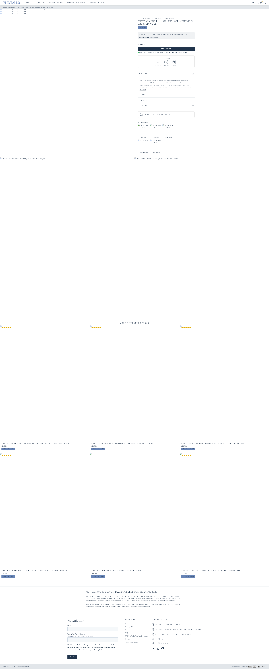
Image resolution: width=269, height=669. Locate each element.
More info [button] (143, 100)
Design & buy (166, 49)
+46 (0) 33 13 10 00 (161, 643)
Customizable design (8, 449)
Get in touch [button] (159, 619)
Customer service (130, 630)
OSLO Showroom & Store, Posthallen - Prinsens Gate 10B (173, 634)
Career (127, 624)
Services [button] (130, 619)
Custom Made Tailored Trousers (153, 18)
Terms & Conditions (131, 642)
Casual (140, 18)
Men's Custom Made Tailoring (16, 7)
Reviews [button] (143, 105)
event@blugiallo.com (161, 639)
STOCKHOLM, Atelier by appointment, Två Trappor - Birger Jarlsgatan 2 (178, 629)
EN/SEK (252, 3)
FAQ (126, 633)
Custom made (142, 27)
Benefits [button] (142, 95)
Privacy (127, 639)
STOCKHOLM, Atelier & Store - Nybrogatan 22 (170, 624)
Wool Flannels (169, 18)
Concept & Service (131, 627)
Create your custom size (149, 37)
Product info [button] (144, 74)
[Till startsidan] (11, 3)
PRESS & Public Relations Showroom (136, 636)
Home (5, 7)
